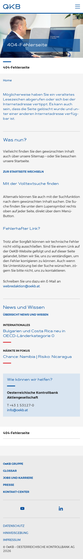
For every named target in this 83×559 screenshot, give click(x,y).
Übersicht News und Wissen (25, 314)
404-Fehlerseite (16, 433)
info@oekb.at (17, 410)
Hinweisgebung (15, 533)
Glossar (10, 471)
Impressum (12, 540)
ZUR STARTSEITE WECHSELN (23, 171)
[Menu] (77, 5)
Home (7, 80)
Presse (8, 485)
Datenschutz (13, 526)
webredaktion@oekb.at (21, 286)
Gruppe (13, 464)
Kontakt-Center (16, 492)
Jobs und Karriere (18, 478)
